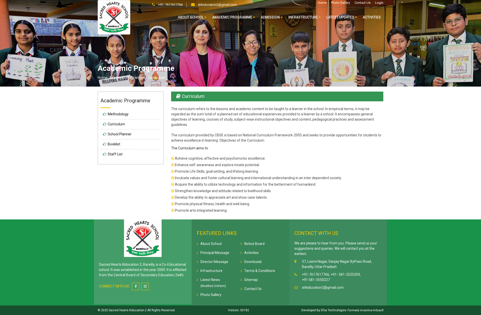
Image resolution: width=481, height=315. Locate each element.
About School (191, 17)
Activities (372, 17)
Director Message (214, 262)
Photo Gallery (340, 3)
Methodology (118, 114)
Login (379, 3)
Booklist (114, 144)
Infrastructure (303, 17)
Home (322, 3)
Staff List (115, 154)
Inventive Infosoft (371, 310)
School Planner (120, 134)
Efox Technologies (333, 310)
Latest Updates (340, 17)
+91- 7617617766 (170, 5)
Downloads (253, 262)
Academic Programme (232, 17)
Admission (271, 17)
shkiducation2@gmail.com (217, 5)
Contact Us (362, 3)
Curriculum (116, 124)
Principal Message (214, 253)
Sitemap (251, 280)
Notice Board (254, 244)
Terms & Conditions (259, 271)
